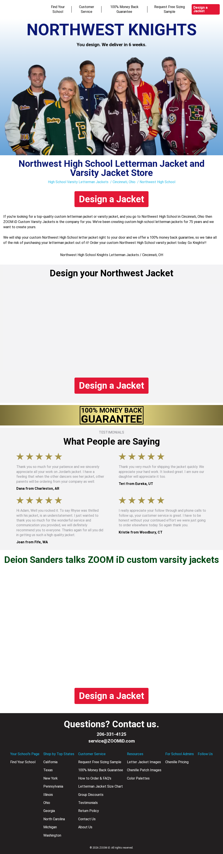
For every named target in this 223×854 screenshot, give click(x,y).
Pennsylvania (53, 786)
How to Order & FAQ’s (94, 778)
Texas (48, 770)
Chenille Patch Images (144, 770)
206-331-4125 (111, 734)
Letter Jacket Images (144, 762)
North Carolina (54, 819)
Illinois (48, 795)
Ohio (46, 803)
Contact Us (87, 819)
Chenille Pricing (177, 762)
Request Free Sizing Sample (169, 9)
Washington (52, 835)
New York (50, 778)
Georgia (49, 811)
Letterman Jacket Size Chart (100, 786)
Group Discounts (90, 795)
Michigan (50, 827)
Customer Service (86, 9)
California (50, 762)
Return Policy (88, 811)
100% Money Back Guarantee (124, 9)
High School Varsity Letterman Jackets (78, 182)
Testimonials (88, 803)
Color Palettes (138, 778)
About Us (85, 827)
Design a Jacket (200, 9)
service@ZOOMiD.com (111, 741)
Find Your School (58, 9)
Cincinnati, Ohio (124, 182)
